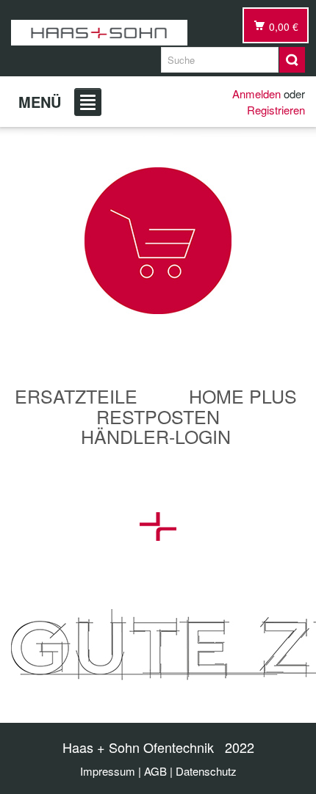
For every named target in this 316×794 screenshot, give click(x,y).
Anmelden (256, 93)
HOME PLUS (243, 395)
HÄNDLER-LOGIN (156, 436)
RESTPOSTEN (158, 416)
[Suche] (292, 60)
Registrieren (276, 109)
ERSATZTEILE (76, 395)
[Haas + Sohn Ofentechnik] (99, 32)
